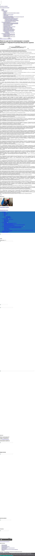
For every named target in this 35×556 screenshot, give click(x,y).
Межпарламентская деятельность (10, 32)
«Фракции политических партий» (8, 14)
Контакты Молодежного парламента (10, 21)
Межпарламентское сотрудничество (8, 31)
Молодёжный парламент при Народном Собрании (10, 18)
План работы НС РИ (6, 35)
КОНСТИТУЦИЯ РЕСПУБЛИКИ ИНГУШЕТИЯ (10, 23)
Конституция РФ (4, 548)
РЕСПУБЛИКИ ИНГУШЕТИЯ (4, 7)
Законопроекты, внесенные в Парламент (9, 26)
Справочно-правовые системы (7, 28)
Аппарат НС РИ (5, 15)
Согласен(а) (1, 555)
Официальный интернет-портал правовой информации (10, 549)
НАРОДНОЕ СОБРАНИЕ (4, 6)
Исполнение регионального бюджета (8, 30)
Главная (3, 9)
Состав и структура (4, 10)
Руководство (5, 11)
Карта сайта (1, 552)
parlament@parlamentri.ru (5, 439)
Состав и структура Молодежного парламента (12, 20)
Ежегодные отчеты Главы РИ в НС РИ (9, 34)
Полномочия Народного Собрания (8, 17)
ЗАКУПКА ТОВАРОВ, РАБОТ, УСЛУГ (9, 36)
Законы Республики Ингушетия (8, 24)
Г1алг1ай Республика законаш (7, 25)
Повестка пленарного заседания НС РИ (9, 29)
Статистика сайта (6, 552)
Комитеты (4, 13)
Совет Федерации (4, 545)
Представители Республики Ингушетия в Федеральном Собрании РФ (13, 16)
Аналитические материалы (6, 33)
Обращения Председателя (4, 210)
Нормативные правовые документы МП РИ (11, 19)
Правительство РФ (4, 547)
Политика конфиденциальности (4, 541)
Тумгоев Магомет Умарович (4, 207)
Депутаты (4, 12)
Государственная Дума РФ (5, 546)
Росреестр (3, 550)
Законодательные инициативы (7, 27)
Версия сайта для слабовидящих (7, 539)
